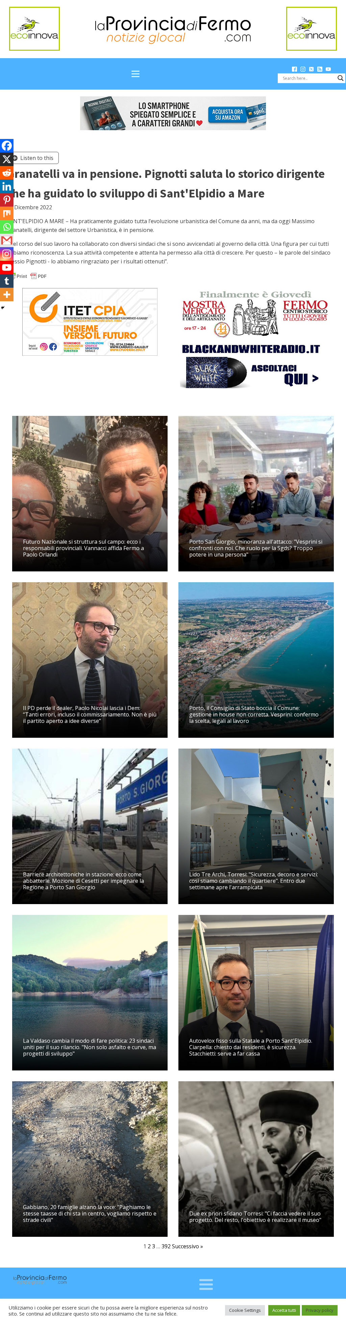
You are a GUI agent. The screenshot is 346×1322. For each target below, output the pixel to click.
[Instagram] (7, 254)
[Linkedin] (7, 186)
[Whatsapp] (7, 227)
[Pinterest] (7, 200)
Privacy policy (319, 1310)
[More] (7, 294)
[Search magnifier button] (340, 78)
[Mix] (7, 213)
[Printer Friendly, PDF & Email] (28, 276)
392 (166, 1246)
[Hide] (2, 307)
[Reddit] (7, 173)
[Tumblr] (7, 281)
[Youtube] (7, 267)
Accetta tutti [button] (284, 1310)
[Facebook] (7, 145)
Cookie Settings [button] (245, 1310)
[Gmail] (7, 240)
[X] (7, 159)
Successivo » (187, 1246)
